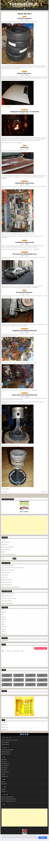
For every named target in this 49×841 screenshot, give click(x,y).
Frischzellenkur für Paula (6, 582)
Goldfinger (4, 617)
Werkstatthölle (24, 109)
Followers (17, 650)
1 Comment (27, 294)
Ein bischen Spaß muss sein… (24, 292)
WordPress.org (4, 729)
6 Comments (27, 244)
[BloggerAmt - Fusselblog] (24, 831)
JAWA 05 (24, 145)
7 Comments (27, 75)
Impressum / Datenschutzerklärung (8, 554)
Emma (3, 614)
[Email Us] (28, 734)
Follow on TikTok (41, 648)
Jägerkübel (4, 619)
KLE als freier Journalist (5, 753)
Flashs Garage (4, 767)
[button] (3, 839)
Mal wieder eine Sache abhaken (8, 570)
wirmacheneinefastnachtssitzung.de (8, 798)
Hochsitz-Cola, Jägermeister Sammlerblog (9, 740)
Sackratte (3, 631)
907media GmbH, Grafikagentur (7, 749)
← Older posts (4, 491)
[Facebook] (23, 734)
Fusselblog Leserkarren (6, 549)
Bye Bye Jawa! (24, 147)
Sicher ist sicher (5, 577)
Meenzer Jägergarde (5, 742)
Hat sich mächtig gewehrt (6, 584)
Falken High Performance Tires (8, 68)
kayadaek (3, 789)
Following (10, 650)
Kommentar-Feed (5, 727)
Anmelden (4, 722)
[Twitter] (21, 734)
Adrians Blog (3, 759)
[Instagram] (25, 734)
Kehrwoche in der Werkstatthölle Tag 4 (24, 254)
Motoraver (3, 781)
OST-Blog (3, 774)
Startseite (3, 539)
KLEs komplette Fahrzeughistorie (8, 547)
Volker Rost (3, 791)
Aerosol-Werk (4, 761)
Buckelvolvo (4, 612)
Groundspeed (4, 769)
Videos (4, 650)
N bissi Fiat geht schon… (24, 73)
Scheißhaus (4, 634)
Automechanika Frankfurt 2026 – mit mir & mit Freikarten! (12, 567)
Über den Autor (5, 544)
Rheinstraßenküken (5, 744)
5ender (3, 609)
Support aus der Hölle (6, 572)
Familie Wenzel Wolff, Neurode (7, 796)
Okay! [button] (42, 837)
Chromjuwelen (4, 783)
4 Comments (27, 113)
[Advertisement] (24, 525)
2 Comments (27, 149)
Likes (23, 650)
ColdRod (24, 16)
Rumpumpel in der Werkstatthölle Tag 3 (24, 330)
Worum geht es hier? (6, 542)
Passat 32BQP (4, 626)
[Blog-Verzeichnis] (24, 830)
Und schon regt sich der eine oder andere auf (10, 587)
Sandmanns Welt (4, 776)
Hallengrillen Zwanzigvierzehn (36, 334)
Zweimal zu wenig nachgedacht (8, 565)
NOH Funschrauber (5, 772)
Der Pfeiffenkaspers (5, 763)
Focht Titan (24, 71)
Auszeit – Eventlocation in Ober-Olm (8, 801)
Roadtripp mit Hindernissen (7, 579)
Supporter (4, 551)
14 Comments (27, 20)
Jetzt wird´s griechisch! (24, 18)
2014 (24, 672)
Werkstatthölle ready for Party (24, 183)
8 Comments (27, 255)
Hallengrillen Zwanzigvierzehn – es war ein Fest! (24, 112)
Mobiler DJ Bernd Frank (5, 751)
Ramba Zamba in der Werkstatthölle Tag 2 (24, 395)
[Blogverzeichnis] (24, 832)
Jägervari (3, 621)
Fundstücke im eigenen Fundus (24, 242)
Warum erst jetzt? (5, 575)
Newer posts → (44, 491)
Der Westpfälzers (4, 765)
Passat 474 (4, 629)
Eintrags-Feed (4, 724)
